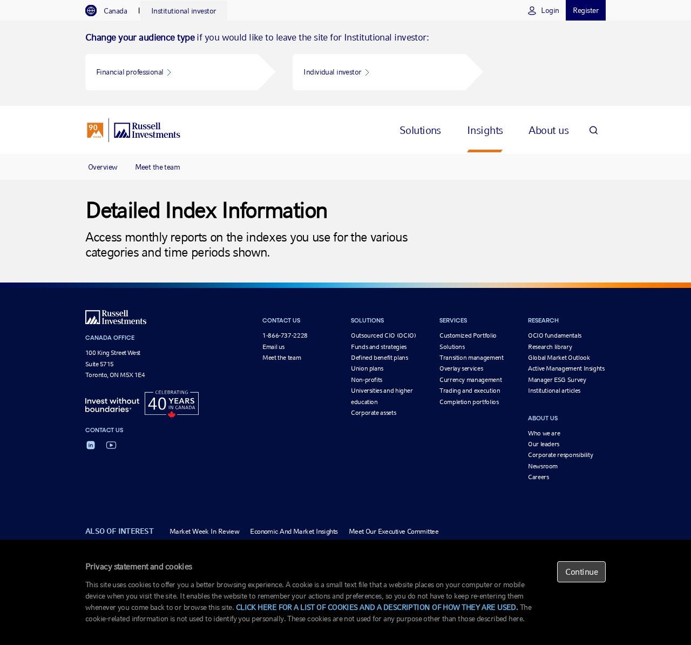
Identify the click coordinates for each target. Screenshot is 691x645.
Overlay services (461, 368)
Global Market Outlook (559, 357)
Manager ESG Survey (557, 380)
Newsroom (543, 466)
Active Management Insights (566, 368)
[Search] (593, 130)
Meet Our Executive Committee (393, 531)
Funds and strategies (379, 347)
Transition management (471, 357)
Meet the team (157, 167)
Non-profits (366, 380)
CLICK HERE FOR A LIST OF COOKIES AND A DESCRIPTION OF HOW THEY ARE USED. (377, 607)
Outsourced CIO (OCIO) (383, 335)
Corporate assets (373, 412)
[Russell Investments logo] (133, 130)
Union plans (367, 368)
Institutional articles (554, 390)
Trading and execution (469, 390)
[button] (171, 72)
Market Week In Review (204, 531)
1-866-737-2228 (285, 335)
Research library (550, 347)
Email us (273, 347)
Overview (103, 167)
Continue (581, 572)
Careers (538, 477)
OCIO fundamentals (554, 335)
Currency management (470, 380)
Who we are (544, 433)
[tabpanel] (345, 63)
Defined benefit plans (379, 357)
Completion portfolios (468, 402)
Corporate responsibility (560, 455)
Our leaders (543, 444)
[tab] (111, 11)
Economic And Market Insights (293, 531)
